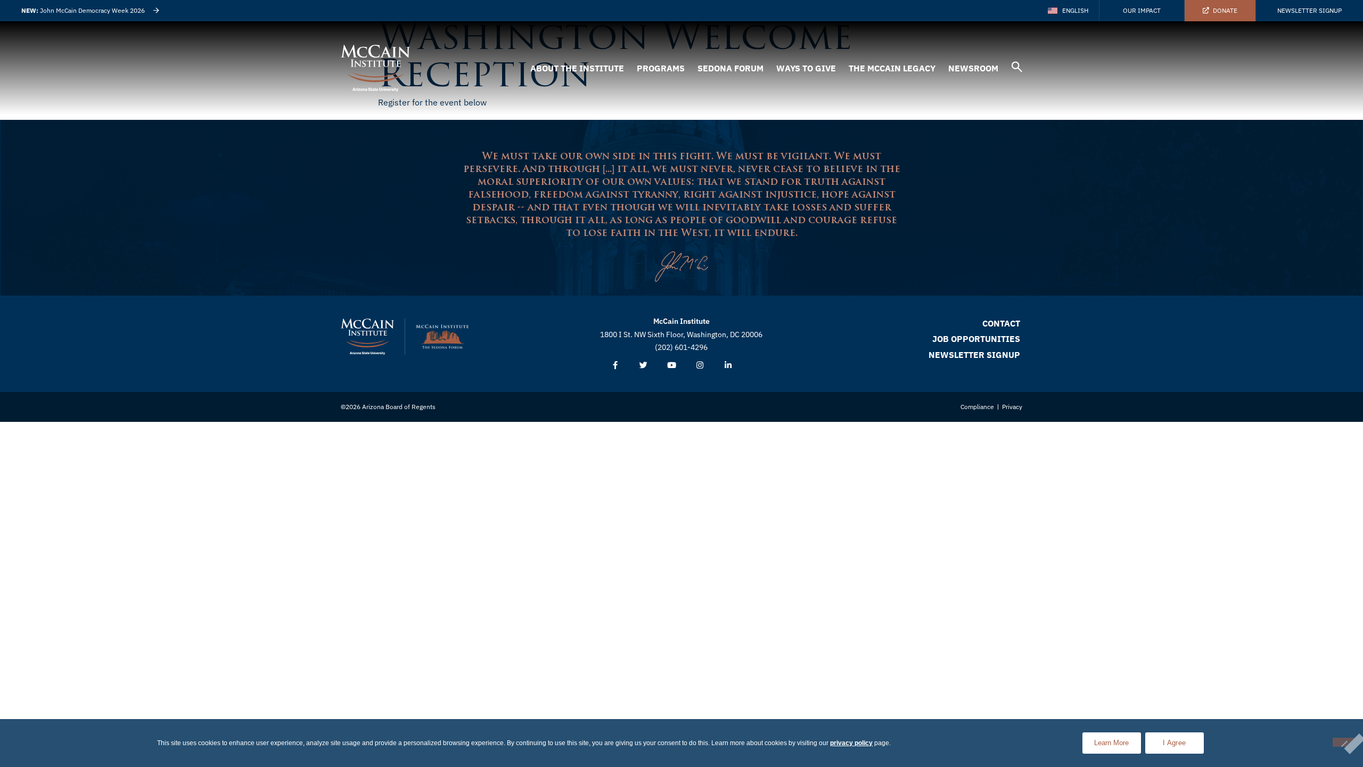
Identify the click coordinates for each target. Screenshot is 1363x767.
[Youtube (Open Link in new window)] (672, 366)
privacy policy (851, 743)
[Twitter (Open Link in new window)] (643, 366)
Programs (661, 68)
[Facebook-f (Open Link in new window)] (615, 366)
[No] (1344, 742)
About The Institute (577, 68)
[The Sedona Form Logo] (442, 337)
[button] (1017, 68)
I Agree (1174, 743)
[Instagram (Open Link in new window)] (700, 366)
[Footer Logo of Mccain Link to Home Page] (367, 337)
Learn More (1117, 739)
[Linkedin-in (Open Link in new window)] (728, 366)
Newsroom (973, 68)
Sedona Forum (730, 68)
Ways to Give (806, 68)
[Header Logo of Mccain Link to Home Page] (375, 68)
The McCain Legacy (892, 68)
